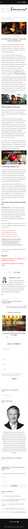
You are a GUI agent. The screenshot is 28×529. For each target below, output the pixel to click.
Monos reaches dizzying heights (18, 512)
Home (2, 17)
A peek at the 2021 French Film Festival (14, 508)
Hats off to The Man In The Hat (12, 496)
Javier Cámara (13, 112)
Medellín (21, 80)
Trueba (3, 55)
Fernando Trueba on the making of (13, 259)
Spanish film (16, 36)
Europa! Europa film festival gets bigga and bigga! (14, 334)
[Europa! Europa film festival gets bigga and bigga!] (14, 323)
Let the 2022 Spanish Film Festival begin (12, 264)
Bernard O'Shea (15, 278)
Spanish (9, 17)
